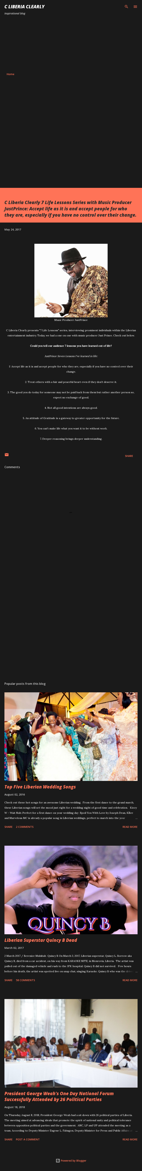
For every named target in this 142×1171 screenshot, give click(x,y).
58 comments (25, 980)
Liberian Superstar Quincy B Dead (40, 940)
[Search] (126, 6)
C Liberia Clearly (24, 7)
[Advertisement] (71, 44)
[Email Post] (6, 456)
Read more (130, 827)
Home (10, 74)
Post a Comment (28, 1139)
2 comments (24, 827)
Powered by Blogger (73, 1160)
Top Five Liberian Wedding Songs (40, 787)
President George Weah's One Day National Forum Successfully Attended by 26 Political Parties (59, 1096)
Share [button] (129, 456)
